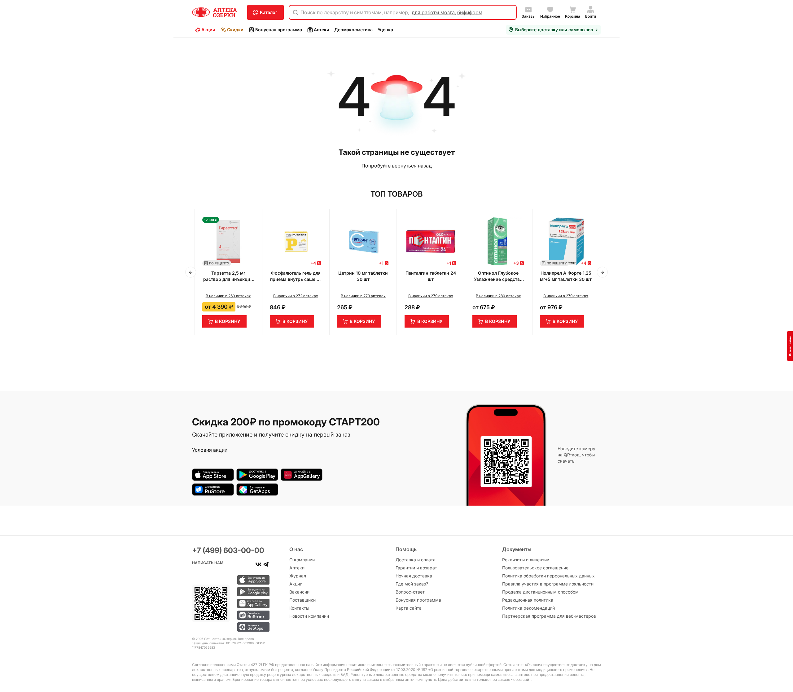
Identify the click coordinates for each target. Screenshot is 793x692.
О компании (302, 559)
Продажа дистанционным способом (540, 591)
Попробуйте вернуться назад (396, 166)
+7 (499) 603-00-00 (228, 550)
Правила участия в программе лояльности (548, 583)
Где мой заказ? (412, 583)
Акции (208, 29)
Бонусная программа (278, 29)
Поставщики (302, 600)
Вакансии (299, 591)
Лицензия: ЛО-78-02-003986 (231, 643)
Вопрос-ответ (410, 591)
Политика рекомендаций (528, 608)
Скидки (235, 29)
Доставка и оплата (416, 559)
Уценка (385, 29)
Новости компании (309, 616)
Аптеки (321, 29)
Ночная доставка (414, 575)
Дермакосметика (353, 29)
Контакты (299, 608)
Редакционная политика (527, 600)
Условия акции (209, 450)
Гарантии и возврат (416, 567)
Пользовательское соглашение (535, 567)
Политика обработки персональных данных (548, 575)
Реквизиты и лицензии (525, 559)
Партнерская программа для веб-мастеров (549, 616)
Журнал (297, 575)
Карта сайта (409, 608)
